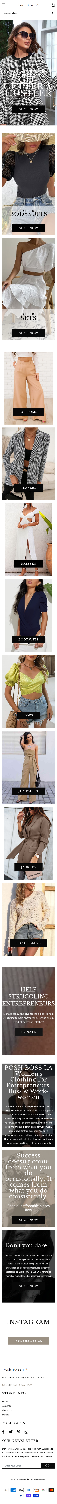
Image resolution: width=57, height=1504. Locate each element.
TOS (30, 1385)
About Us (6, 1406)
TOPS (28, 715)
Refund (14, 1385)
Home (5, 1401)
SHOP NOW (28, 109)
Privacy (5, 1385)
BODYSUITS (28, 639)
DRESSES (28, 563)
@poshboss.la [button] (28, 1340)
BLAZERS (28, 487)
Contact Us (7, 1410)
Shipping (23, 1385)
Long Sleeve (28, 943)
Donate (28, 1032)
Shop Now (28, 1220)
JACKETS (28, 867)
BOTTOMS (28, 412)
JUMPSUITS (28, 791)
